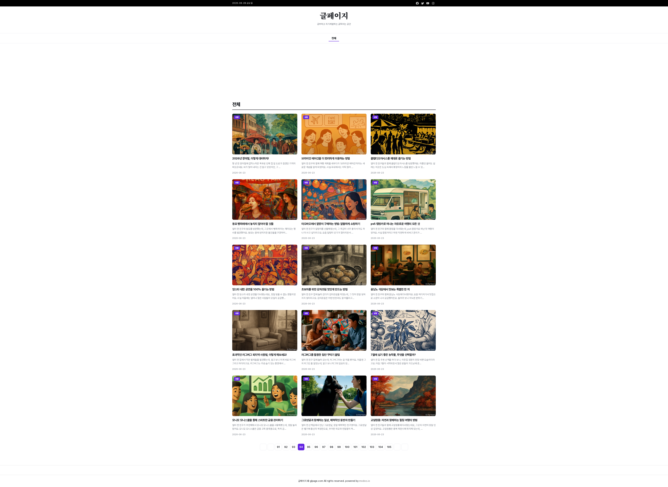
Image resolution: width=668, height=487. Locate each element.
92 (286, 446)
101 (355, 446)
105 (389, 446)
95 (308, 446)
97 (323, 446)
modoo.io (364, 481)
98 (331, 446)
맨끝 (404, 447)
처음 (263, 447)
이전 (271, 447)
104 (380, 446)
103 (372, 446)
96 (316, 446)
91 (278, 446)
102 (363, 446)
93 (293, 446)
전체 (334, 38)
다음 (397, 447)
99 (339, 446)
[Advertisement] (334, 69)
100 (347, 446)
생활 (237, 117)
